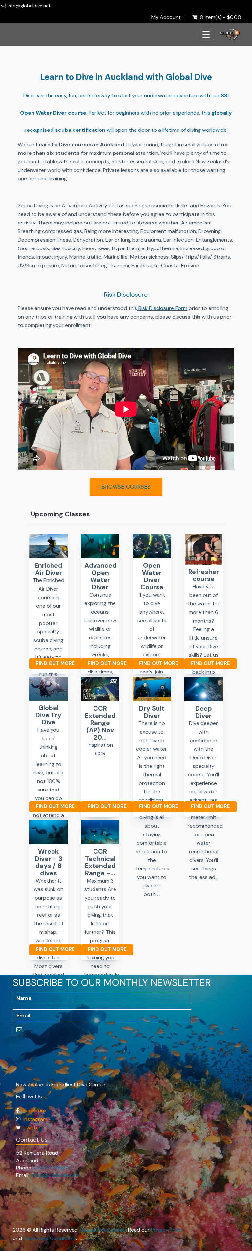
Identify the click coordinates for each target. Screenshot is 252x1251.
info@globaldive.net (29, 6)
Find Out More (55, 663)
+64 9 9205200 (53, 1167)
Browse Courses (126, 486)
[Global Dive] (230, 34)
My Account (166, 17)
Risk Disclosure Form (162, 308)
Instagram (35, 1119)
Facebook (35, 1110)
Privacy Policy (167, 1229)
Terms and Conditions (49, 1238)
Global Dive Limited (103, 1229)
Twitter (32, 1127)
